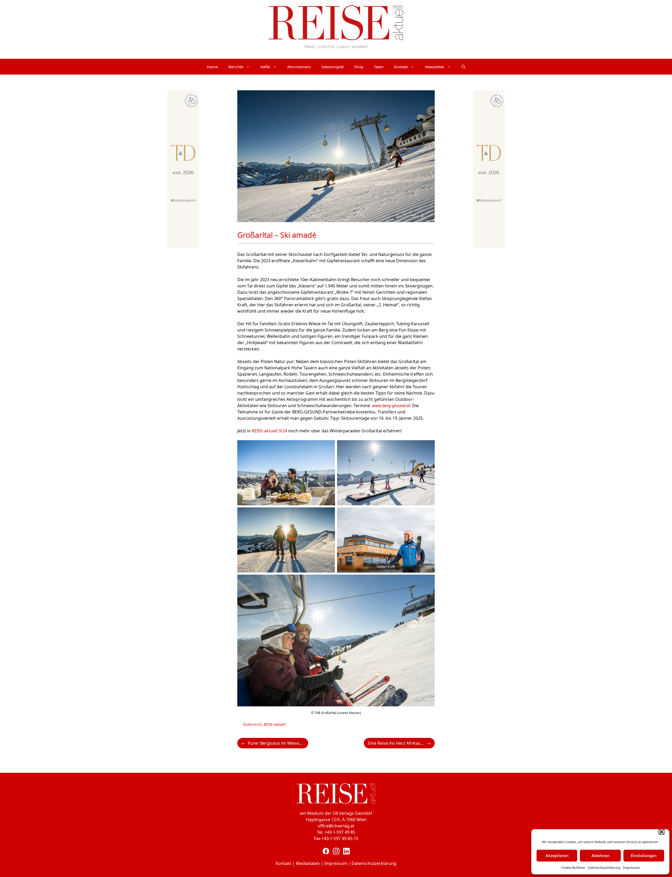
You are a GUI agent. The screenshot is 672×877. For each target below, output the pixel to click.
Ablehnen (600, 855)
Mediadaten (308, 863)
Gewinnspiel (332, 66)
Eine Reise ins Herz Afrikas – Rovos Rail (401, 743)
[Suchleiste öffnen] (463, 67)
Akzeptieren (557, 855)
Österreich (252, 724)
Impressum (631, 867)
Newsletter (434, 66)
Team (379, 66)
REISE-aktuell (275, 724)
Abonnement (299, 66)
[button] (661, 831)
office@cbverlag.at (336, 826)
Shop (358, 66)
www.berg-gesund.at (391, 405)
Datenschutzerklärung (604, 867)
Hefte (265, 66)
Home (212, 66)
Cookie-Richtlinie (573, 867)
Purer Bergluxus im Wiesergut (278, 743)
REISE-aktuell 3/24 (269, 431)
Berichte (235, 66)
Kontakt (401, 66)
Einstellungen (644, 855)
